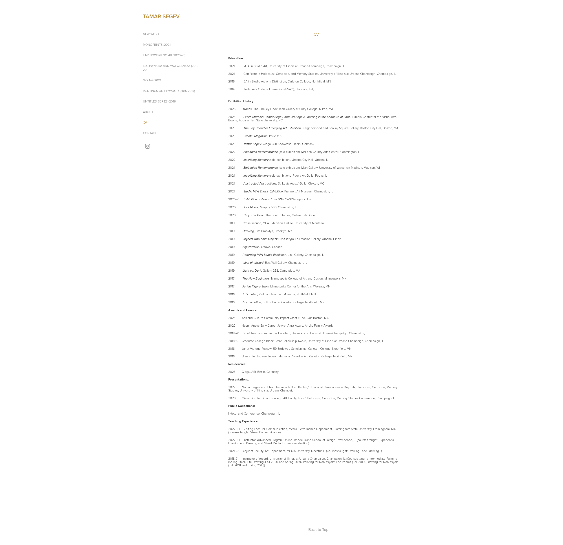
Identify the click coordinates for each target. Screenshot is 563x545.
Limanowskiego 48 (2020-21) (164, 55)
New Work (151, 34)
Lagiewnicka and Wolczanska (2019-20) (171, 68)
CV (145, 122)
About (148, 112)
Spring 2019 (152, 80)
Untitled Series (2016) (159, 101)
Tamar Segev (161, 16)
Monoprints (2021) (157, 44)
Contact (150, 133)
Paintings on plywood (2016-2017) (169, 91)
